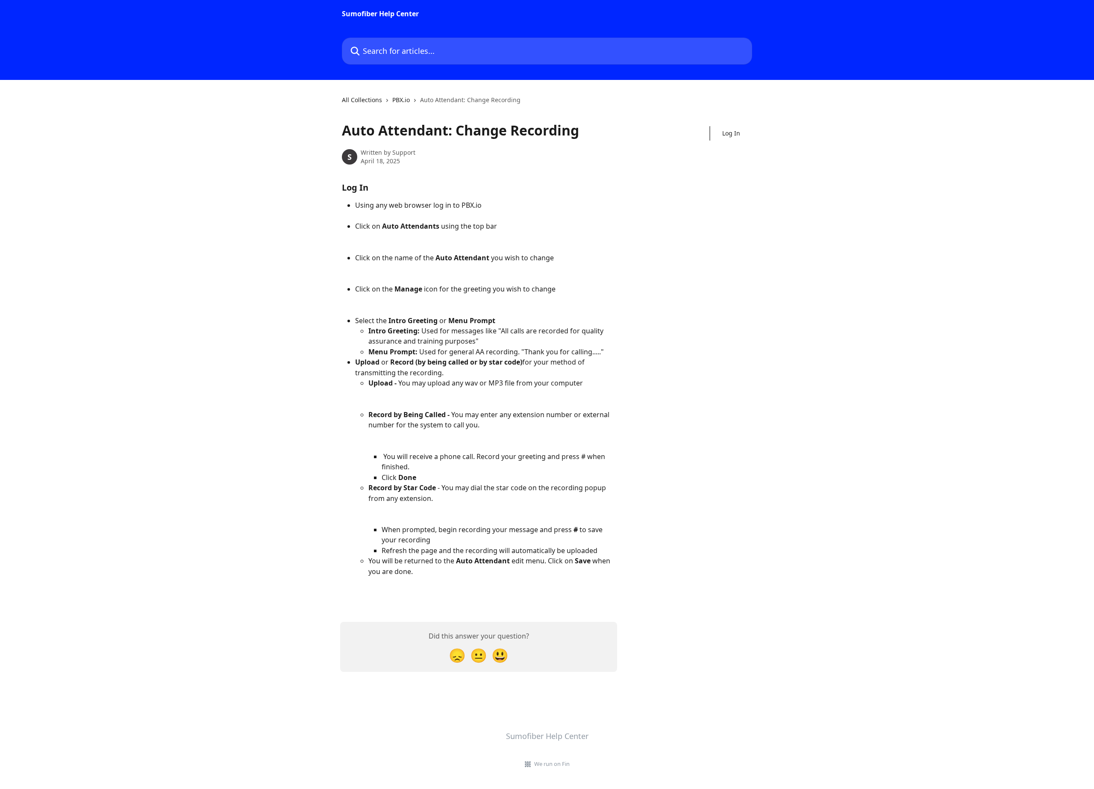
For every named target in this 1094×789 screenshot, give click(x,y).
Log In (731, 133)
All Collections (362, 100)
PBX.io (401, 100)
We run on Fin (552, 764)
